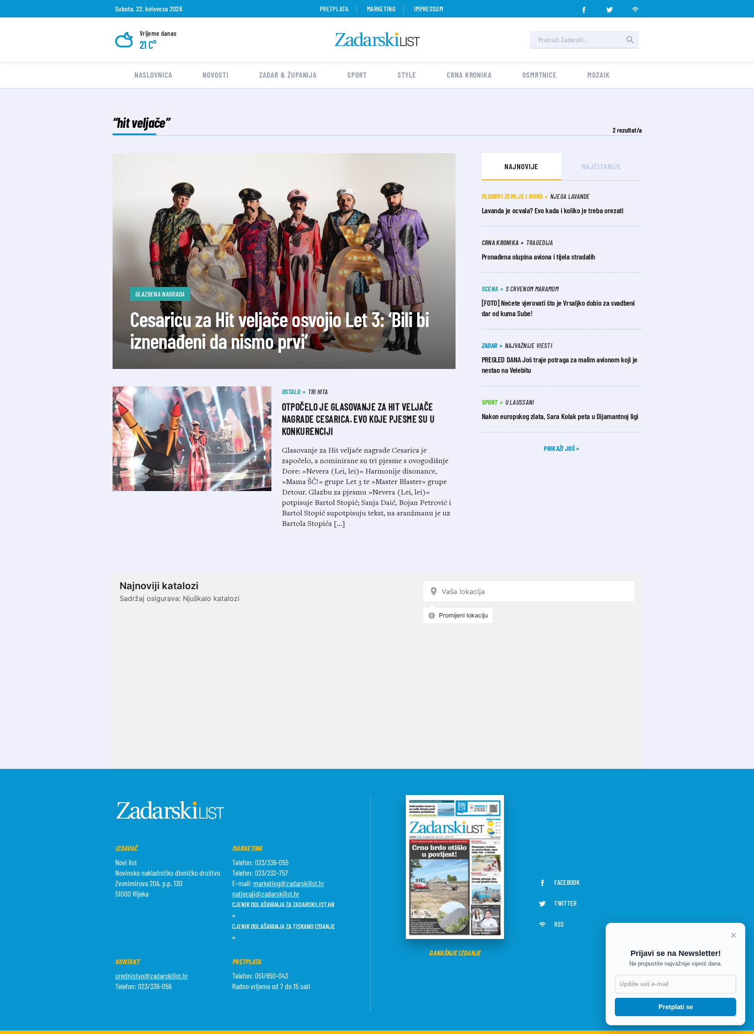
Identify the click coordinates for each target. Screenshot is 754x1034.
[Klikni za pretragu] (630, 39)
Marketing (381, 8)
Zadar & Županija (288, 74)
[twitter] (609, 6)
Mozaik (598, 74)
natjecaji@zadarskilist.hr (265, 893)
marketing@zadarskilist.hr (288, 883)
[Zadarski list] (377, 39)
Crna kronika (469, 74)
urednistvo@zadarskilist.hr (151, 975)
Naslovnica (153, 74)
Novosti (215, 74)
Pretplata (334, 8)
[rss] (635, 6)
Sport (357, 74)
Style (407, 74)
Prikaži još (560, 448)
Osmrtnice (539, 74)
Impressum (428, 8)
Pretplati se (675, 1006)
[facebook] (583, 6)
